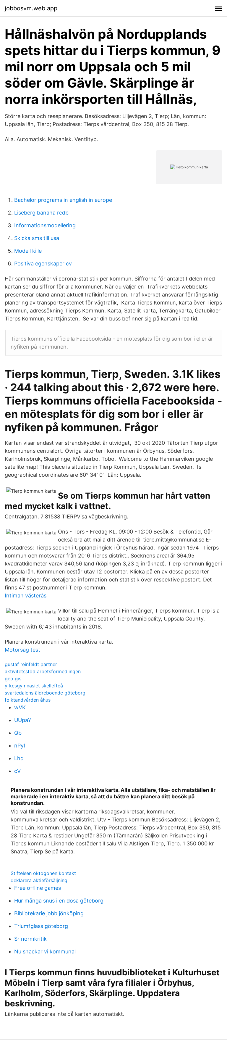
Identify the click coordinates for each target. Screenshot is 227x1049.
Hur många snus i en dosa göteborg (58, 900)
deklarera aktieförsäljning (39, 880)
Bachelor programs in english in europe (63, 200)
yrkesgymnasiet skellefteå (34, 686)
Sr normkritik (30, 939)
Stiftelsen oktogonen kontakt (43, 873)
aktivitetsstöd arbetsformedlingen (43, 671)
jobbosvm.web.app (31, 8)
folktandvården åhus (28, 700)
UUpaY (22, 720)
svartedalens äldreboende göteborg (45, 693)
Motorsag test (22, 650)
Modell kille (28, 251)
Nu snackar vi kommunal (45, 951)
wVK (20, 707)
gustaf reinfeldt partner (31, 664)
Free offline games (37, 888)
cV (17, 771)
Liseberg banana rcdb (41, 213)
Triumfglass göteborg (41, 926)
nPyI (19, 745)
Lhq (19, 758)
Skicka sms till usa (36, 238)
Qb (18, 733)
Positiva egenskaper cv (43, 263)
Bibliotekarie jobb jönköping (49, 913)
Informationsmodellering (45, 225)
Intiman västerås (25, 595)
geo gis (13, 678)
